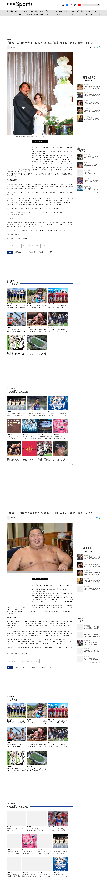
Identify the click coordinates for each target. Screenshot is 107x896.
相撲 (78, 11)
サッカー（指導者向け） (36, 11)
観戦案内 (42, 252)
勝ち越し (36, 661)
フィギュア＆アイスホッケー (15, 14)
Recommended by (66, 464)
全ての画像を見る (39, 141)
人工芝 (53, 14)
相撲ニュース (19, 252)
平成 (13, 246)
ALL (9, 252)
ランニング (67, 11)
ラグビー (96, 14)
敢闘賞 (38, 246)
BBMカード (29, 14)
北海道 (24, 246)
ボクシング (88, 11)
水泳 (73, 11)
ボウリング (97, 11)
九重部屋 (22, 661)
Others (47, 14)
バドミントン (88, 14)
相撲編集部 (13, 47)
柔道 (82, 11)
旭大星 (44, 246)
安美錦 (18, 246)
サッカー (64, 14)
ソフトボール (24, 11)
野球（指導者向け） (12, 11)
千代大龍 (29, 661)
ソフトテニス (78, 14)
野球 (58, 14)
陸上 (60, 11)
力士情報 (32, 252)
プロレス (47, 11)
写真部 (36, 14)
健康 (41, 14)
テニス (71, 14)
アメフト (54, 11)
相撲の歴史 (31, 246)
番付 (51, 252)
